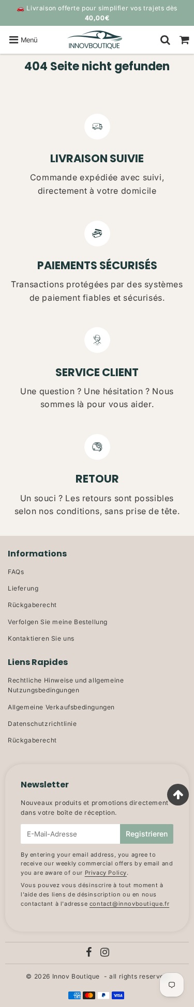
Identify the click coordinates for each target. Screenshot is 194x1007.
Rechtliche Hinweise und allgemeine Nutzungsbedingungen (66, 685)
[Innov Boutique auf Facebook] (90, 953)
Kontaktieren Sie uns (41, 638)
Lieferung (23, 588)
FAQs (16, 572)
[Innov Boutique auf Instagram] (105, 953)
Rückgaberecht (32, 605)
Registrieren (147, 833)
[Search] (165, 39)
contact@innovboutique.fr (129, 903)
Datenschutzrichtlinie (42, 723)
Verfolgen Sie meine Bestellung (58, 622)
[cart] (184, 39)
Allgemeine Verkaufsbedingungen (61, 707)
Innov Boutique (76, 976)
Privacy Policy (106, 872)
